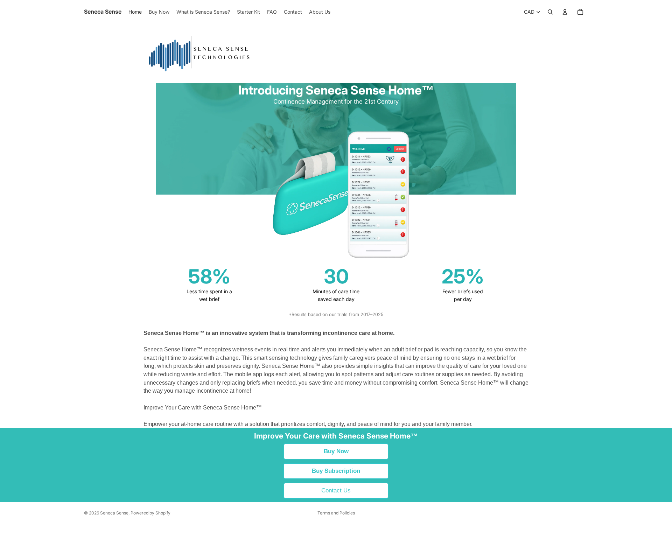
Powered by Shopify (150, 513)
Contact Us (336, 490)
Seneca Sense (114, 513)
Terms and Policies (336, 513)
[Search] (550, 12)
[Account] (565, 12)
